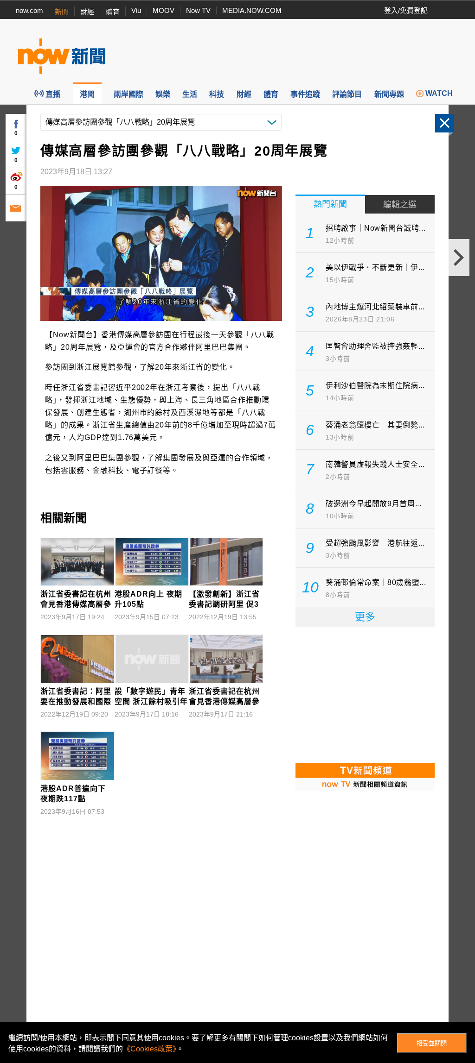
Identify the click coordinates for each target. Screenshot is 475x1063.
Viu (136, 10)
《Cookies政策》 (149, 1049)
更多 (365, 617)
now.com (29, 10)
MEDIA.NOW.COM (252, 10)
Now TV (198, 10)
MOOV (163, 10)
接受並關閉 (432, 1043)
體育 (113, 12)
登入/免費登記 (406, 10)
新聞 (62, 12)
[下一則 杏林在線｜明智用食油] (459, 257)
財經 (87, 12)
